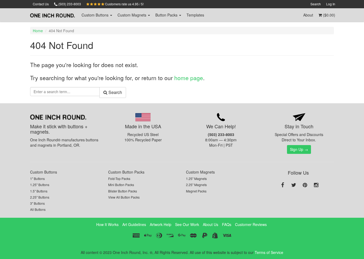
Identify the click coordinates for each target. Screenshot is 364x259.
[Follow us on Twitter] (293, 185)
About (308, 15)
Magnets (132, 15)
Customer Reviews (251, 224)
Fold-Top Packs (119, 178)
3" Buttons (37, 203)
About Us (210, 224)
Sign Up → (299, 149)
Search (315, 4)
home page (188, 78)
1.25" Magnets (196, 178)
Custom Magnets (200, 172)
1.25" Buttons (39, 184)
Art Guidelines (134, 224)
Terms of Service (269, 252)
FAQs (226, 224)
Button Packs (167, 15)
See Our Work (187, 224)
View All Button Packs (124, 197)
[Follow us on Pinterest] (305, 185)
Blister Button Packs (122, 191)
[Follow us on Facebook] (282, 185)
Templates (195, 15)
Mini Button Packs (121, 184)
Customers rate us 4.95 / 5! (124, 4)
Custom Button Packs (126, 172)
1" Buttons (37, 178)
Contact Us (41, 4)
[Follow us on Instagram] (316, 185)
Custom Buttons (43, 172)
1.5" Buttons (38, 191)
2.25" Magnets (196, 184)
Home (38, 30)
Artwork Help (160, 224)
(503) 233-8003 (69, 4)
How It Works (107, 224)
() (328, 15)
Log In (330, 4)
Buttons (96, 15)
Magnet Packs (196, 191)
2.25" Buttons (39, 197)
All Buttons (38, 209)
